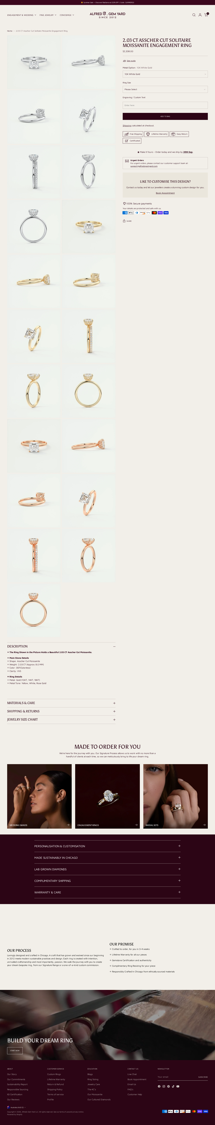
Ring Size (127, 82)
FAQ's (130, 1089)
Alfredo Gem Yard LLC (30, 1112)
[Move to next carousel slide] (205, 915)
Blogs (90, 1074)
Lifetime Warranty (56, 1079)
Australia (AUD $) (17, 1107)
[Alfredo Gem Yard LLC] (107, 15)
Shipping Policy (54, 1089)
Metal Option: (137, 68)
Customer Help (135, 1094)
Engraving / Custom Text (134, 97)
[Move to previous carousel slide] (198, 915)
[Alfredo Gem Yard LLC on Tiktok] (173, 1087)
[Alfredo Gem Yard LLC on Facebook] (159, 1087)
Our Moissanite (94, 1094)
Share (129, 221)
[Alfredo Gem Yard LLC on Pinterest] (169, 1087)
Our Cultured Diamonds (99, 1099)
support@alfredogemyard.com (144, 166)
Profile (50, 1099)
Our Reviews (13, 1099)
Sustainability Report (17, 1084)
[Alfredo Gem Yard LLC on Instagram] (164, 1087)
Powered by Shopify (14, 1114)
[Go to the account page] (200, 15)
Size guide (131, 61)
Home (9, 31)
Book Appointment (165, 193)
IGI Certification (15, 1094)
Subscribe (203, 1077)
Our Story (12, 1074)
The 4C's (91, 1089)
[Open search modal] (194, 15)
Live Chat (132, 1074)
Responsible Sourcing (17, 1089)
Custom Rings (54, 1074)
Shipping (127, 125)
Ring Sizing (92, 1079)
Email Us (132, 1084)
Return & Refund (55, 1084)
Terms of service (55, 1094)
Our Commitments (16, 1079)
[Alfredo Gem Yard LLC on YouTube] (178, 1087)
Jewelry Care (93, 1084)
